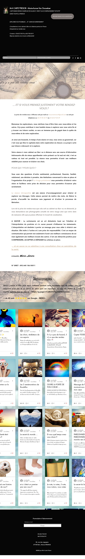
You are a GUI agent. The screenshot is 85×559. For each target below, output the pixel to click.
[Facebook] (73, 58)
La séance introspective (21, 193)
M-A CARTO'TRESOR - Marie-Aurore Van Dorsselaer (30, 8)
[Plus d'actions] (13, 331)
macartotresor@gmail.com (57, 114)
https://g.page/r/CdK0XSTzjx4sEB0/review (51, 292)
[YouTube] (78, 58)
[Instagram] (80, 58)
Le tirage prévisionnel (42, 180)
